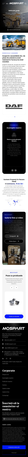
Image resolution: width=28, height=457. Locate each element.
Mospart (6, 361)
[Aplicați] (23, 419)
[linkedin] (3, 358)
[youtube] (6, 358)
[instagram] (10, 358)
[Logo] (16, 4)
